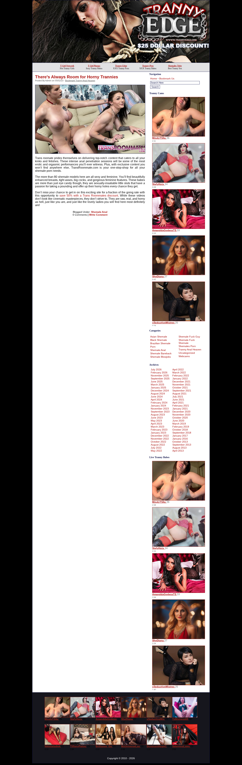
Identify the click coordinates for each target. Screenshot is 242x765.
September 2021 (181, 390)
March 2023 (157, 426)
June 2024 (157, 396)
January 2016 (180, 438)
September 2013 (181, 444)
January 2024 (158, 405)
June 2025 (157, 381)
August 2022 (158, 444)
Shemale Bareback (160, 353)
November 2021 (181, 384)
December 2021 (181, 381)
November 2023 (160, 408)
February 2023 (159, 429)
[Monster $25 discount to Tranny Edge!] (121, 61)
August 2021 (179, 393)
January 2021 (180, 408)
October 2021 (180, 387)
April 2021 (178, 402)
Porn (153, 346)
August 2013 (179, 447)
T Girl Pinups (94, 66)
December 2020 (181, 411)
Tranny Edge (121, 66)
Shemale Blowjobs (160, 356)
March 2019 (179, 423)
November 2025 (160, 375)
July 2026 (156, 369)
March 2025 (157, 384)
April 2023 (156, 423)
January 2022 (180, 378)
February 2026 (159, 372)
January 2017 (180, 435)
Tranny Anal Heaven (190, 349)
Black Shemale (158, 340)
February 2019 (180, 426)
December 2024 (160, 390)
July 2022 (156, 447)
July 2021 (177, 396)
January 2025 (158, 387)
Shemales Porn (187, 346)
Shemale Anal (99, 211)
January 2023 (158, 432)
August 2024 (158, 393)
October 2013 (180, 441)
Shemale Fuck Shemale (187, 341)
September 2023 (160, 411)
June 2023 (157, 417)
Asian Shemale (158, 336)
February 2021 (180, 405)
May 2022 (156, 450)
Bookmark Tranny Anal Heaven (80, 80)
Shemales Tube (175, 66)
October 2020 (180, 417)
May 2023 (156, 420)
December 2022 (160, 435)
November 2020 (181, 414)
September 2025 (160, 378)
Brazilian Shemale (160, 343)
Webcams (184, 356)
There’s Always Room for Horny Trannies (76, 76)
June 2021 (178, 399)
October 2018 (180, 429)
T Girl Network (67, 66)
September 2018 (181, 432)
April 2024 (156, 399)
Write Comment (98, 214)
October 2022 (158, 441)
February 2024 (159, 402)
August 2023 (158, 414)
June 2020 (178, 420)
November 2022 (160, 438)
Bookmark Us (166, 78)
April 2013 (178, 450)
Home (153, 78)
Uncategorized (187, 352)
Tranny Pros (148, 66)
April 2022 (178, 369)
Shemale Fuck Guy (189, 336)
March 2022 (179, 372)
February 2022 (180, 375)
